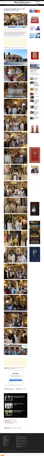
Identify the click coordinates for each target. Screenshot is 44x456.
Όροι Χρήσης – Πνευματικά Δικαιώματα (14, 0)
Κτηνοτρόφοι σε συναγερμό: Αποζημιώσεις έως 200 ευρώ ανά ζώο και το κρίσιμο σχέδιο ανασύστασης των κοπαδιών (22, 439)
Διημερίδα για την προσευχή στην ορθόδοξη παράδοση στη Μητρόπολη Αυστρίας (19, 411)
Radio (28, 0)
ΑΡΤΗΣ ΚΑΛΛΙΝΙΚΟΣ (14, 385)
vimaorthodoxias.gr (6, 450)
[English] (37, 1)
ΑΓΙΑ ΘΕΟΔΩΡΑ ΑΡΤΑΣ (6, 385)
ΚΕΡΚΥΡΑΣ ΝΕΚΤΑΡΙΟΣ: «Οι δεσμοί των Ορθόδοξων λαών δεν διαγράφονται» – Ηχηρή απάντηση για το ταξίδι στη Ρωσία (36, 84)
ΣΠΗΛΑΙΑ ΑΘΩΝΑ (36, 96)
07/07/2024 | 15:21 (10, 11)
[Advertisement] (15, 42)
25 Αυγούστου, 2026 (36, 72)
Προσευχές (4, 443)
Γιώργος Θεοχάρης (32, 72)
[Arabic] (36, 1)
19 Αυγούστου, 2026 (36, 104)
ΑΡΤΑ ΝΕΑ (10, 385)
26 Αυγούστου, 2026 (36, 80)
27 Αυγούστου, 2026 (36, 91)
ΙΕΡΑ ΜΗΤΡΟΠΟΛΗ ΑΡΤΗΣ (19, 385)
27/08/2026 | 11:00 (18, 405)
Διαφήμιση (4, 0)
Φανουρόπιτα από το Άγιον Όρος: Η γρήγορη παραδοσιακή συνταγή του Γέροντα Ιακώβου (36, 108)
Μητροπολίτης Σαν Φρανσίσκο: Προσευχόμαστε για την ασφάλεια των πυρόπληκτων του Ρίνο (19, 396)
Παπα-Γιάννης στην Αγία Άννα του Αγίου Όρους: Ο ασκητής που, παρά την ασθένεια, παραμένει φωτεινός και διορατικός (36, 101)
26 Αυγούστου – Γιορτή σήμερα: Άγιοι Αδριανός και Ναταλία (36, 78)
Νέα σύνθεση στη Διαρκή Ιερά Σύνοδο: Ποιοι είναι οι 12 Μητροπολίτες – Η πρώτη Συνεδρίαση (34, 70)
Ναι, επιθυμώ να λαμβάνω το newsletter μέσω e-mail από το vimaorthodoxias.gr (15, 381)
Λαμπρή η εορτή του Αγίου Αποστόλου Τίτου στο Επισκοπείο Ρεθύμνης (19, 404)
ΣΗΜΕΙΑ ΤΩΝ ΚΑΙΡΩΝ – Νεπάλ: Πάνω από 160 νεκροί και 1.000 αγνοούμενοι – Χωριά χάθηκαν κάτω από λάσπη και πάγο (22, 441)
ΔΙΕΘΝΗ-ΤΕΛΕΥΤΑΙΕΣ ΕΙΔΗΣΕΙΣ (6, 439)
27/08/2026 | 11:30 (18, 398)
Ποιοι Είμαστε (6, 0)
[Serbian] (39, 1)
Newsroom (7, 11)
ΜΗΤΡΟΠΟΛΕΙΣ (14, 11)
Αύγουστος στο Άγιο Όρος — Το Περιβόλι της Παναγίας (36, 118)
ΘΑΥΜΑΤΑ (4, 444)
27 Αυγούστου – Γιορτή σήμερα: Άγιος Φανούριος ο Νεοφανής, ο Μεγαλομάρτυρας (36, 89)
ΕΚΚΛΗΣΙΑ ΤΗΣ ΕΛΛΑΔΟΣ (5, 440)
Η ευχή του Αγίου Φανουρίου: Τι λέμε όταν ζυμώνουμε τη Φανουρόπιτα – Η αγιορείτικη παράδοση (36, 113)
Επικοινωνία (9, 0)
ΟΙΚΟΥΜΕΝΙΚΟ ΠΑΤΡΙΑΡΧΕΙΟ (6, 436)
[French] (38, 1)
